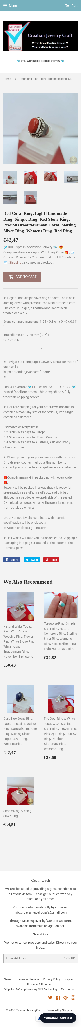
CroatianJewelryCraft (29, 1010)
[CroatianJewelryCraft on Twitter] (50, 998)
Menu (13, 5)
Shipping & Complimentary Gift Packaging (30, 989)
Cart (74, 5)
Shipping (15, 262)
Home (7, 78)
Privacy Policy (52, 979)
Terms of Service (28, 979)
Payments (67, 989)
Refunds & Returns (39, 984)
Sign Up (69, 958)
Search (8, 979)
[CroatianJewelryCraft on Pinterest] (65, 998)
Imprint (69, 979)
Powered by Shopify (59, 1010)
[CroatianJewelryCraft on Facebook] (58, 998)
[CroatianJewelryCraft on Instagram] (73, 998)
